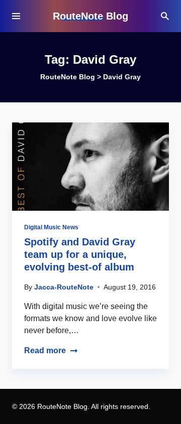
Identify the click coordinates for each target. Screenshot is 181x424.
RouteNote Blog (90, 16)
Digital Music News (51, 227)
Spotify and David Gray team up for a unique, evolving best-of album (79, 254)
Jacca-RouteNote (64, 287)
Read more (45, 350)
